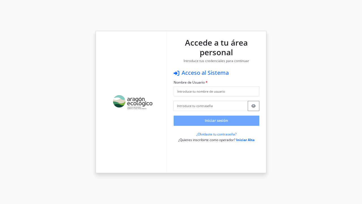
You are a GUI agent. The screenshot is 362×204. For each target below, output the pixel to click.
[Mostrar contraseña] (253, 106)
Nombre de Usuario (191, 82)
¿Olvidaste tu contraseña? (216, 134)
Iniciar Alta (245, 139)
